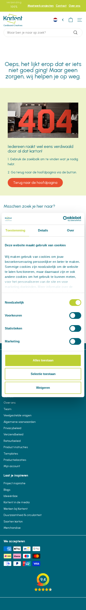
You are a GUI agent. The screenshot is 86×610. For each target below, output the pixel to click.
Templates (11, 453)
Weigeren (43, 387)
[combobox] (43, 32)
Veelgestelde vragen (18, 415)
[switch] (75, 315)
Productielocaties (15, 460)
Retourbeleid (12, 441)
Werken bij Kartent (16, 509)
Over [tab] (70, 230)
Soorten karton (13, 521)
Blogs (7, 490)
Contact (61, 5)
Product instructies (16, 447)
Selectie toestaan (43, 374)
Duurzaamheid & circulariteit (23, 515)
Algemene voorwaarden (20, 422)
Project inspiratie (14, 483)
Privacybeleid (12, 428)
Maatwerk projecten (41, 5)
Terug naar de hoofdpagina (35, 182)
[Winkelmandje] (71, 20)
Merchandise (12, 528)
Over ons (74, 5)
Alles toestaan (43, 360)
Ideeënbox (11, 496)
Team (7, 409)
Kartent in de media (17, 502)
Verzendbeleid (13, 434)
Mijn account (12, 466)
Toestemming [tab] (15, 230)
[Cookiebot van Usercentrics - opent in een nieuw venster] (63, 218)
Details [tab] (43, 230)
